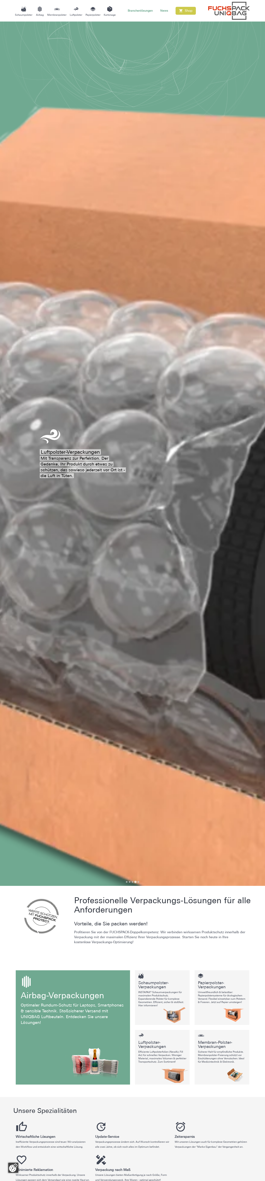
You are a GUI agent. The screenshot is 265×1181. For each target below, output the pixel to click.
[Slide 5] (138, 882)
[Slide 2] (129, 882)
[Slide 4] (135, 882)
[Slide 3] (132, 882)
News (164, 10)
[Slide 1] (127, 882)
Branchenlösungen (140, 10)
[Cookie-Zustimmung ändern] (13, 1168)
